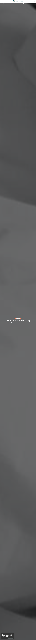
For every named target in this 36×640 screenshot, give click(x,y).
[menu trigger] (2, 1)
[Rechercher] (34, 1)
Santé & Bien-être (18, 318)
